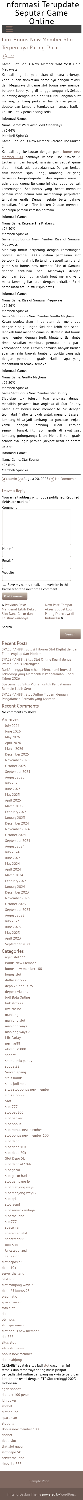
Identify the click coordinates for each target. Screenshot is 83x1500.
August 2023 (15, 915)
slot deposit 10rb (18, 1164)
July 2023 (12, 921)
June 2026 (13, 731)
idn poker (9, 1400)
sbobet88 (12, 1066)
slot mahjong (12, 1359)
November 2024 (17, 829)
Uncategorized (16, 1250)
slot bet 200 (14, 1112)
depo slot (9, 1440)
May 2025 (12, 794)
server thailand (13, 1273)
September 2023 (17, 909)
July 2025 (12, 783)
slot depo (12, 1141)
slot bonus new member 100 (27, 1135)
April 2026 (13, 742)
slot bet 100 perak (15, 1394)
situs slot (8, 1342)
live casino (13, 1009)
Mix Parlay (13, 1037)
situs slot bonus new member (27, 1089)
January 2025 (15, 817)
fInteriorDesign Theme (24, 1494)
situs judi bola (16, 1083)
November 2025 (17, 760)
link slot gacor (12, 1446)
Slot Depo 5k (15, 1158)
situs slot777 (15, 1095)
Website (8, 572)
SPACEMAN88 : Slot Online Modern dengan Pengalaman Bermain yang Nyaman (35, 696)
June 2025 (13, 788)
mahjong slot (15, 1020)
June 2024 (13, 857)
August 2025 (15, 777)
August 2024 (15, 846)
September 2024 (17, 840)
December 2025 (17, 754)
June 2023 (13, 927)
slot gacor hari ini (18, 1175)
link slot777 (14, 1003)
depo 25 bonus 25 (19, 986)
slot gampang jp (17, 1181)
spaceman (12, 1227)
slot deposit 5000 (15, 1262)
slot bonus (13, 1124)
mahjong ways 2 (17, 1032)
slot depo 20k (15, 1152)
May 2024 (12, 863)
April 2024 (13, 869)
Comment (10, 507)
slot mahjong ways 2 (21, 1193)
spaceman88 (14, 1239)
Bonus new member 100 (20, 1429)
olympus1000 (15, 1049)
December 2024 (17, 823)
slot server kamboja (20, 1210)
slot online (10, 1412)
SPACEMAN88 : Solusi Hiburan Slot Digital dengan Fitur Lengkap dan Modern (40, 651)
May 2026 (12, 737)
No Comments (65, 478)
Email (7, 560)
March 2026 (14, 748)
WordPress (68, 1494)
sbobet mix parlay (18, 1060)
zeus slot (12, 1256)
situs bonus (14, 1078)
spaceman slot (16, 1233)
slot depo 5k (11, 1452)
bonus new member (17, 1354)
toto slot (11, 1244)
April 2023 (13, 938)
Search (7, 627)
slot (5, 1313)
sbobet (10, 1055)
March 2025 (14, 806)
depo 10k (9, 1267)
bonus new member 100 (23, 968)
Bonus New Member (20, 963)
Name (7, 548)
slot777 (11, 1221)
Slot (11, 56)
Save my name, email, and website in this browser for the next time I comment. (35, 586)
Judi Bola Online (17, 997)
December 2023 (17, 892)
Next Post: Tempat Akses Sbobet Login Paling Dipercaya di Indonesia (60, 611)
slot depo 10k (15, 1147)
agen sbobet (11, 1389)
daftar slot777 (16, 980)
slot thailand (14, 1216)
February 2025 (16, 811)
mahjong (12, 1014)
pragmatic (9, 1296)
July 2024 (12, 852)
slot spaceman (13, 1325)
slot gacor (12, 1170)
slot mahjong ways (19, 1187)
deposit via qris (16, 991)
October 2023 (15, 904)
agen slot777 (15, 957)
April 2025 (13, 800)
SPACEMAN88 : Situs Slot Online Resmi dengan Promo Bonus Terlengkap (37, 661)
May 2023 (12, 932)
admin (12, 478)
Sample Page (39, 1481)
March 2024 (14, 875)
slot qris (11, 1198)
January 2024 (15, 886)
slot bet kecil (15, 1118)
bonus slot (13, 974)
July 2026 (12, 725)
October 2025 (15, 765)
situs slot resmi (13, 1348)
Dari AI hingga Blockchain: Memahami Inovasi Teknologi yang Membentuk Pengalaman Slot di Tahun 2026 (38, 674)
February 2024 (16, 881)
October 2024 (15, 834)
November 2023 (17, 898)
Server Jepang (15, 1072)
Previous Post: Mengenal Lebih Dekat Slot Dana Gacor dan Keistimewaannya (19, 611)
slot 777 (11, 1106)
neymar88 (12, 1043)
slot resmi (12, 1204)
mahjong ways (16, 1026)
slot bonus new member (23, 1129)
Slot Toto (8, 1279)
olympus (8, 1319)
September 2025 (17, 771)
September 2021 (17, 944)
